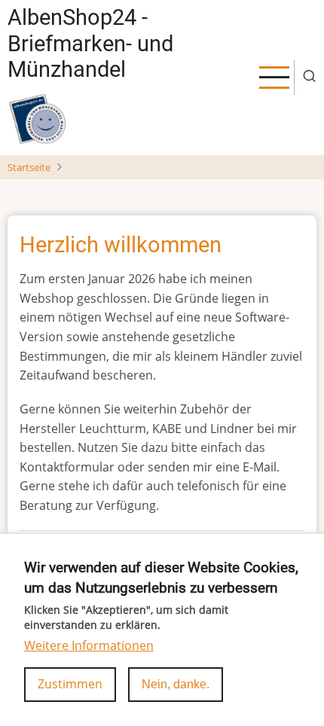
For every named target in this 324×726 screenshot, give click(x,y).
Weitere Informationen (89, 645)
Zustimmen (70, 684)
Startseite (29, 167)
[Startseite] (38, 119)
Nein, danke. (175, 684)
